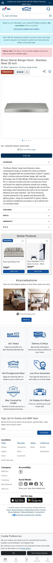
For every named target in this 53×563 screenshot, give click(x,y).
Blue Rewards (6, 484)
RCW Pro (4, 471)
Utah (3, 443)
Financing (5, 480)
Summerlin (21, 456)
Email (3, 429)
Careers (4, 476)
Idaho (33, 443)
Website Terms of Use (32, 510)
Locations (6, 440)
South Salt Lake (7, 460)
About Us (5, 489)
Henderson (21, 447)
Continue (44, 433)
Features (7, 210)
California (44, 443)
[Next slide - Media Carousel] (46, 301)
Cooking (22, 67)
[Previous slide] (4, 109)
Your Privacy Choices (39, 553)
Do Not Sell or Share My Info (25, 515)
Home (9, 510)
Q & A (5, 227)
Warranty (8, 221)
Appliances (13, 67)
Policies (43, 510)
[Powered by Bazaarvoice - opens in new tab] (26, 314)
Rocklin (43, 447)
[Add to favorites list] (49, 71)
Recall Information (18, 510)
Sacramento (44, 451)
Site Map (38, 515)
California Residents (27, 512)
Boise (32, 447)
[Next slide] (49, 109)
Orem (3, 456)
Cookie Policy (39, 512)
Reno (19, 451)
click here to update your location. (26, 29)
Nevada (21, 443)
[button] (10, 2)
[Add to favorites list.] (23, 241)
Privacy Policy (25, 548)
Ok (13, 553)
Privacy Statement (14, 512)
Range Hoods (32, 67)
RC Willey (4, 67)
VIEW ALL (26, 320)
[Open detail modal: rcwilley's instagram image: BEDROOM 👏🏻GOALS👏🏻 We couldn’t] (39, 300)
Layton (3, 451)
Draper (4, 447)
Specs (5, 215)
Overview (7, 162)
